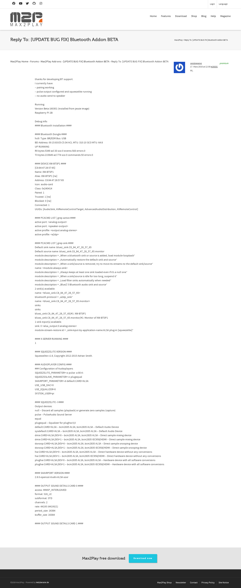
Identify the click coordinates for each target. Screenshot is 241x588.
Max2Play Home (19, 61)
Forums (34, 61)
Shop (194, 16)
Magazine (225, 16)
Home (153, 16)
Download (181, 16)
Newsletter (181, 582)
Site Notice (224, 582)
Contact (194, 582)
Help (213, 16)
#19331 (214, 66)
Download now (143, 558)
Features (166, 16)
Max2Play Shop (164, 582)
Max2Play (178, 40)
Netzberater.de (42, 582)
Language (223, 4)
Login (212, 4)
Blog (203, 16)
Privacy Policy (208, 582)
